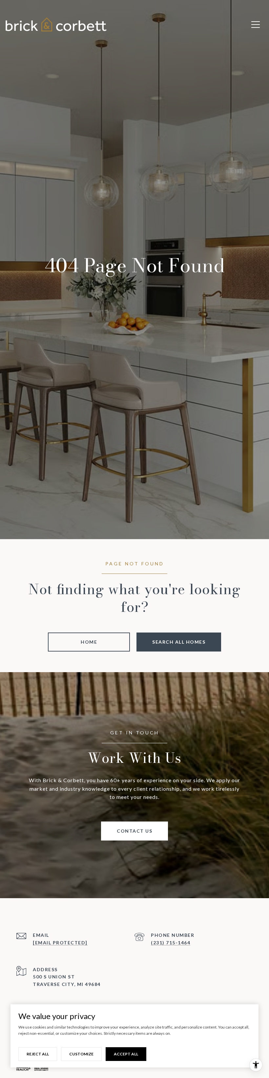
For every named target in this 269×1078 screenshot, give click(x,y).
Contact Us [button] (134, 831)
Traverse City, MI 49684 (67, 984)
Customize (81, 1053)
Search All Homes (178, 642)
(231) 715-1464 (170, 942)
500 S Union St (54, 976)
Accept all (126, 1053)
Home (89, 642)
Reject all (38, 1053)
